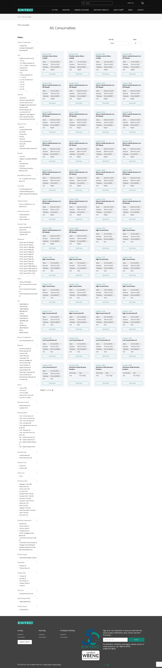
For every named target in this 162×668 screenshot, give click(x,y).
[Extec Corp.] (25, 10)
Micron (20, 385)
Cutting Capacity (23, 201)
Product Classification (24, 42)
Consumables (21, 637)
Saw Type (21, 590)
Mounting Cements (23, 402)
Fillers (19, 278)
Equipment (21, 239)
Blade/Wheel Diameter (24, 175)
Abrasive (20, 94)
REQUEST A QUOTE (25, 642)
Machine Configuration (24, 337)
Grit (19, 301)
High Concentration (102, 230)
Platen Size (21, 473)
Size (19, 55)
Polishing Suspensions (24, 520)
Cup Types (21, 186)
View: (135, 39)
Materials (20, 345)
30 (52, 390)
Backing (20, 153)
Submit (136, 639)
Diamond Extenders (23, 211)
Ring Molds (21, 562)
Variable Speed (22, 606)
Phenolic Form (22, 462)
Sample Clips (22, 573)
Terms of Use (47, 664)
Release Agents (22, 554)
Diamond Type (22, 224)
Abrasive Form (22, 124)
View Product (52, 74)
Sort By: (111, 39)
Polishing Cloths (22, 481)
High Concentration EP (49, 313)
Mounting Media (22, 412)
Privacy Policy (57, 664)
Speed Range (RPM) (24, 598)
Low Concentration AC (49, 340)
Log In (130, 3)
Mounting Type (22, 452)
